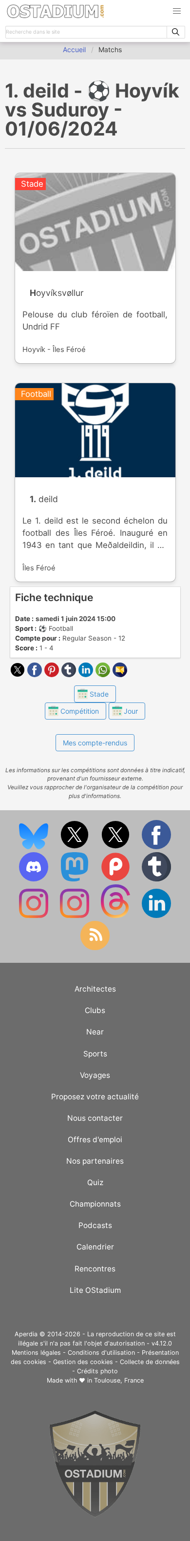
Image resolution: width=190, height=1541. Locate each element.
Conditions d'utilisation (101, 1352)
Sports (95, 1053)
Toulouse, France (119, 1380)
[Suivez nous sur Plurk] (116, 879)
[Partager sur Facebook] (35, 674)
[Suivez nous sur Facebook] (156, 847)
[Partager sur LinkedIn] (86, 674)
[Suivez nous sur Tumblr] (156, 879)
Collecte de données (150, 1361)
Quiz (95, 1182)
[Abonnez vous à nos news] (95, 948)
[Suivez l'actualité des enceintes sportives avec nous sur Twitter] (116, 847)
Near (95, 1031)
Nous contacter (95, 1118)
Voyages (95, 1075)
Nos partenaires (95, 1161)
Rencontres (95, 1268)
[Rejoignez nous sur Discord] (34, 879)
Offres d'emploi (95, 1139)
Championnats (95, 1204)
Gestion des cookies (83, 1361)
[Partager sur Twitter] (18, 674)
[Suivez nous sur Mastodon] (75, 879)
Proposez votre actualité (95, 1096)
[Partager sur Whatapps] (104, 674)
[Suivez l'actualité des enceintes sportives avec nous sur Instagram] (75, 915)
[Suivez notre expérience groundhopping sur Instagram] (34, 915)
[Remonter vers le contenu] (95, 1515)
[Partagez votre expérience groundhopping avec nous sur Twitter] (75, 847)
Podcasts (95, 1225)
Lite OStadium (95, 1290)
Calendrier (95, 1246)
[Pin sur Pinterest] (52, 674)
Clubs (95, 1010)
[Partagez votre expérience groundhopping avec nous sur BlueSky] (34, 847)
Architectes (95, 989)
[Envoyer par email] (120, 674)
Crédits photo (97, 1371)
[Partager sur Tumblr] (69, 674)
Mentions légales (36, 1352)
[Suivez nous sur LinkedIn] (156, 915)
